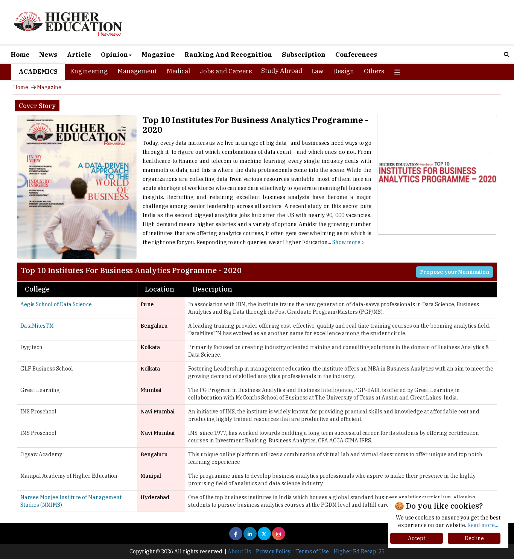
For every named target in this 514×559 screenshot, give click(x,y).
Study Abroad (281, 71)
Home (20, 54)
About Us (239, 551)
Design (343, 71)
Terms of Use (312, 551)
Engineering (89, 71)
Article (79, 54)
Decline (474, 538)
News (48, 54)
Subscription (303, 54)
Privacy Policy (273, 551)
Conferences (356, 54)
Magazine (158, 54)
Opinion (114, 54)
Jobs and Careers (226, 71)
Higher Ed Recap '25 (359, 551)
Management (137, 71)
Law (317, 71)
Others (374, 71)
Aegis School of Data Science (56, 304)
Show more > (348, 242)
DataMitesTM (37, 325)
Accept (416, 538)
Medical (178, 71)
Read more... (482, 525)
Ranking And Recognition (228, 54)
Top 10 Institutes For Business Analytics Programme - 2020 (255, 124)
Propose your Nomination (454, 272)
